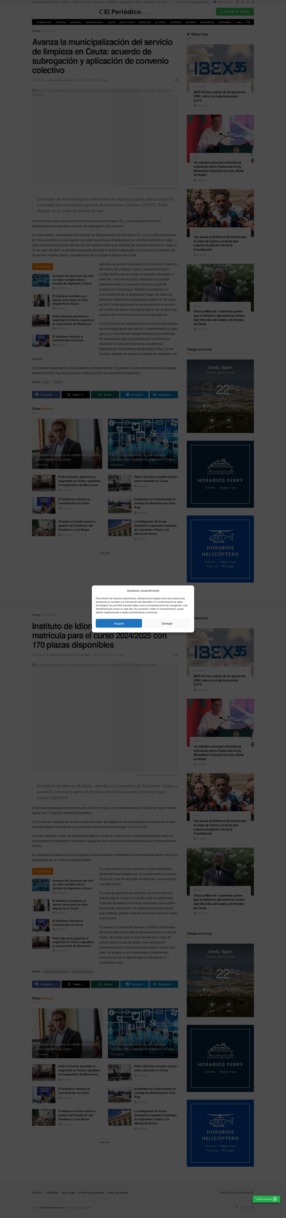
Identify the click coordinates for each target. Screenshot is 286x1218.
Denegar (167, 623)
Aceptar (119, 623)
